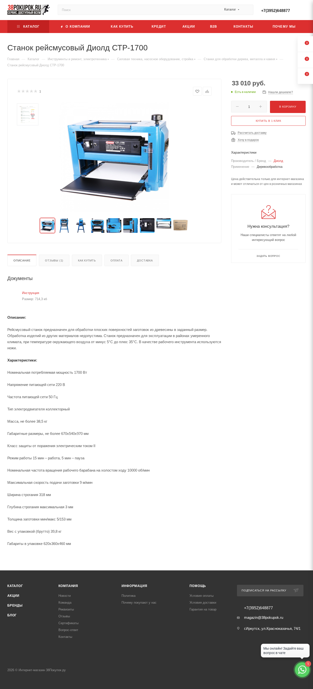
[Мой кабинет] (303, 11)
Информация (134, 586)
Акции (13, 596)
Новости (64, 596)
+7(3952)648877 (275, 11)
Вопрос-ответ (68, 630)
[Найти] (247, 10)
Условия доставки (203, 602)
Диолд (278, 161)
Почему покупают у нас (139, 602)
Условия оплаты (201, 596)
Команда (64, 602)
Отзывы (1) (54, 260)
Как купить (87, 260)
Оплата (117, 260)
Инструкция (30, 293)
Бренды (15, 605)
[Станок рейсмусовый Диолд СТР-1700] (114, 157)
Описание (21, 260)
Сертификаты (68, 623)
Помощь (198, 586)
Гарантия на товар (203, 609)
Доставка (145, 260)
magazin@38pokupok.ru (263, 617)
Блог (12, 615)
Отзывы (64, 616)
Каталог (15, 586)
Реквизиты (66, 609)
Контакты (65, 637)
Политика (128, 596)
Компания (68, 586)
